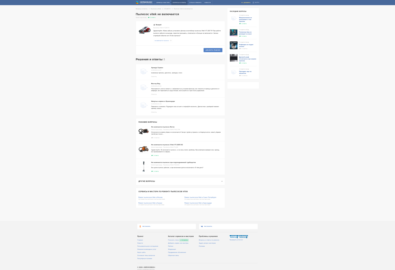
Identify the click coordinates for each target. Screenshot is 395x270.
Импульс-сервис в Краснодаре (163, 101)
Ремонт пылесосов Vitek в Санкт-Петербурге (200, 197)
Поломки (202, 246)
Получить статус (173, 240)
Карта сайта (141, 252)
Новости (207, 2)
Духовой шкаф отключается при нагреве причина (247, 59)
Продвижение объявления (177, 252)
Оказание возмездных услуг (146, 249)
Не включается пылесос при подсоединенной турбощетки (173, 162)
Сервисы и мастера (163, 2)
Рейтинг (170, 246)
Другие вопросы (146, 181)
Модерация (172, 249)
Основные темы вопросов (146, 255)
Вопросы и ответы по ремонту (209, 240)
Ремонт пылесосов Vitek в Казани (150, 203)
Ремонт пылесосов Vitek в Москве (150, 197)
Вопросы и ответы (179, 2)
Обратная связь (173, 255)
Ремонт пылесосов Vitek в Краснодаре (198, 203)
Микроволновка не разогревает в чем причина (245, 19)
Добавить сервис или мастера (178, 243)
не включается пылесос (163, 40)
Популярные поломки (144, 258)
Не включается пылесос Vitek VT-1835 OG (167, 144)
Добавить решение (213, 50)
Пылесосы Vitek (156, 9)
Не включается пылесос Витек (163, 127)
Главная (140, 240)
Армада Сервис (157, 67)
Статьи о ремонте (195, 2)
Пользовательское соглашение (147, 246)
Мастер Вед (155, 83)
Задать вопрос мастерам (207, 243)
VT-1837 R (167, 9)
